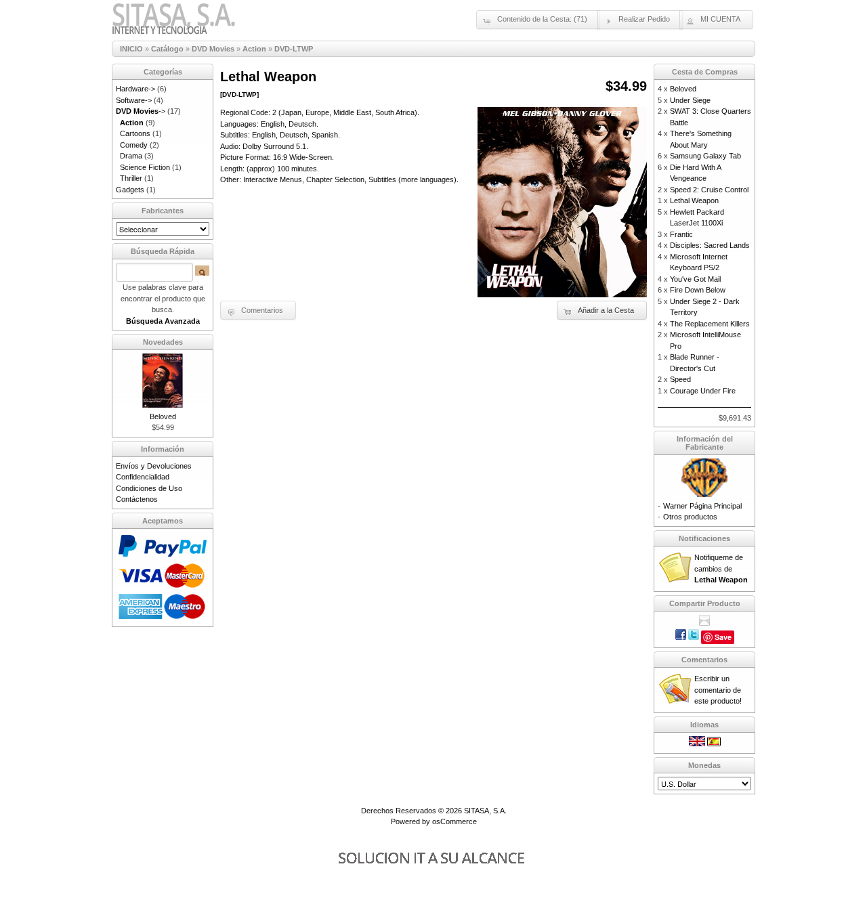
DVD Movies (213, 49)
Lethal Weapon (694, 200)
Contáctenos (137, 499)
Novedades (163, 342)
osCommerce (454, 821)
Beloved (163, 416)
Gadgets (130, 190)
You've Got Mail (695, 279)
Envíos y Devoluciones (154, 466)
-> (140, 111)
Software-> (134, 100)
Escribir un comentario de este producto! (718, 689)
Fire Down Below (697, 290)
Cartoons (135, 133)
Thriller (131, 178)
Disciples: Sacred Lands (710, 245)
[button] (538, 19)
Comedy (134, 145)
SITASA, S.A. (485, 811)
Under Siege (690, 100)
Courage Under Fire (703, 391)
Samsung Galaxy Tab (705, 156)
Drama (131, 156)
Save (723, 637)
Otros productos (690, 517)
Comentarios (704, 660)
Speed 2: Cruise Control (709, 190)
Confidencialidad (142, 477)
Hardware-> (135, 89)
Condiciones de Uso (149, 488)
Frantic (681, 234)
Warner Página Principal (702, 506)
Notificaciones (704, 538)
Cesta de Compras (705, 72)
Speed (680, 379)
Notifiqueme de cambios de (721, 568)
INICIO (131, 49)
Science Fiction (145, 167)
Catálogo (167, 49)
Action (254, 49)
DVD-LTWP (293, 49)
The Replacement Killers (710, 324)
